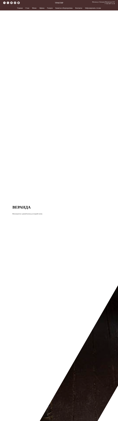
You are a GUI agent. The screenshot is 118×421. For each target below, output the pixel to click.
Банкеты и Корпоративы (64, 8)
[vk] (4, 3)
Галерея (50, 8)
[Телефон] (8, 3)
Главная (20, 8)
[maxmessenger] (15, 3)
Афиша (41, 8)
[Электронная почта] (11, 3)
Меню (34, 8)
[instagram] (18, 3)
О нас (27, 8)
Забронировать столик (93, 8)
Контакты (78, 8)
